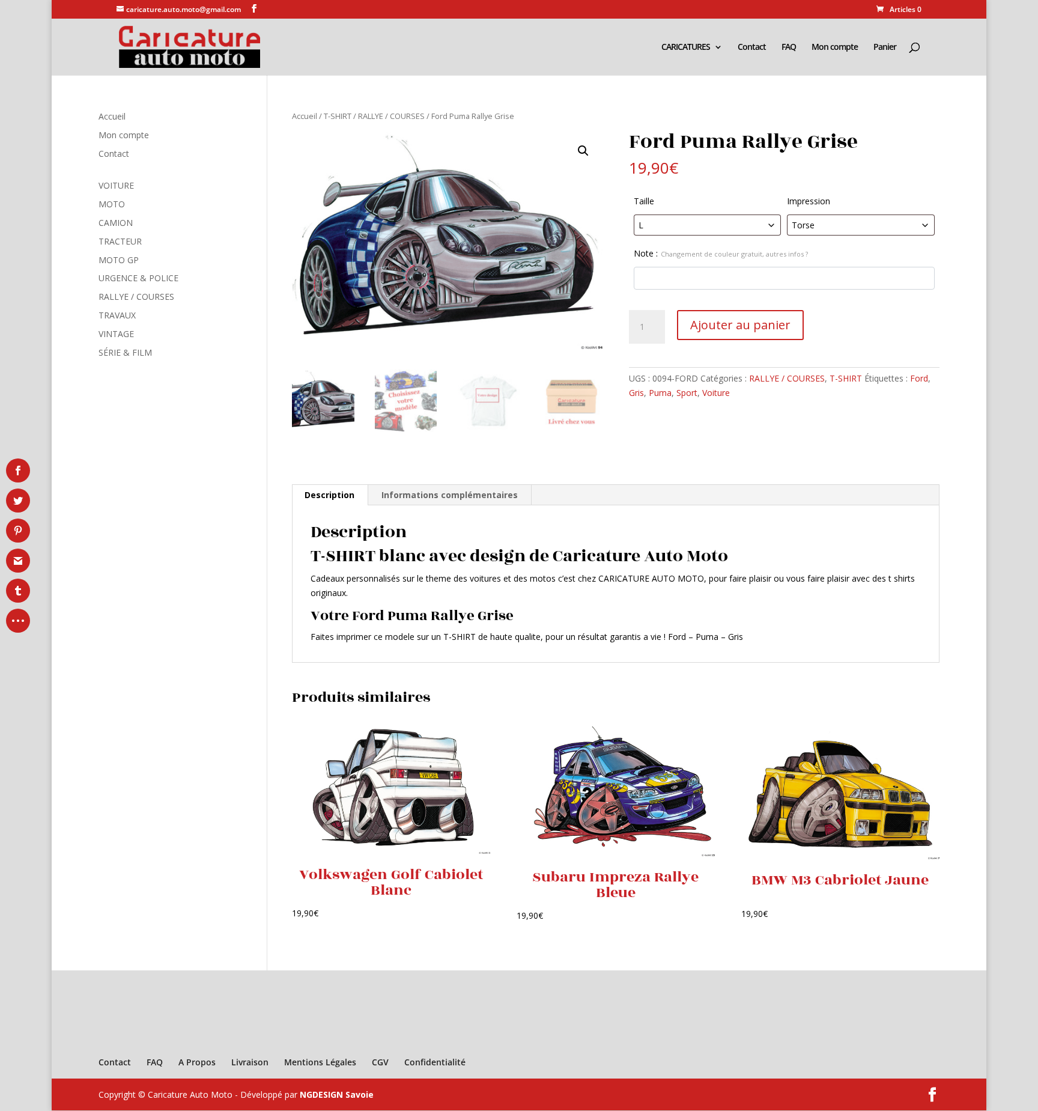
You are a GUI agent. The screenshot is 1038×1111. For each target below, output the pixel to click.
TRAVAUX (117, 315)
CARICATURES (685, 47)
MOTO (112, 204)
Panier (884, 47)
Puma (660, 392)
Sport (686, 392)
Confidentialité (435, 1062)
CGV (380, 1062)
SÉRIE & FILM (125, 352)
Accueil (304, 116)
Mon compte (835, 47)
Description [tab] (329, 495)
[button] (583, 151)
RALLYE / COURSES (391, 116)
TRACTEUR (120, 241)
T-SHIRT (337, 116)
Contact (752, 47)
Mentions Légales (320, 1062)
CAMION (116, 222)
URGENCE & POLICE (138, 278)
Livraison (250, 1062)
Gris (636, 392)
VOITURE (116, 185)
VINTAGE (116, 333)
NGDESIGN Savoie (337, 1094)
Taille (644, 201)
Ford (919, 378)
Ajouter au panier (740, 325)
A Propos (197, 1062)
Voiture (716, 392)
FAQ (789, 47)
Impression (808, 201)
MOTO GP (119, 260)
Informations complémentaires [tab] (449, 495)
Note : (721, 253)
